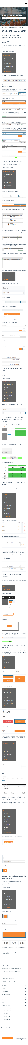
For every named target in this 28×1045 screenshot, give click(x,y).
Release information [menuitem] (6, 1005)
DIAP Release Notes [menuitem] (8, 1008)
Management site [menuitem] (7, 1016)
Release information (13, 27)
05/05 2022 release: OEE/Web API (8, 975)
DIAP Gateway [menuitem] (5, 985)
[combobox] (13, 18)
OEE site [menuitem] (4, 997)
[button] (25, 986)
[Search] (25, 18)
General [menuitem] (3, 988)
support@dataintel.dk (6, 953)
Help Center (4, 27)
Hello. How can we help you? (12, 15)
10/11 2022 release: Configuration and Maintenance (11, 968)
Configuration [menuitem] (5, 991)
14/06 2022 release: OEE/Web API (8, 978)
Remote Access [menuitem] (5, 999)
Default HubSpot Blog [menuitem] (6, 1027)
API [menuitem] (3, 1002)
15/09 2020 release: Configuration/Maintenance (10, 981)
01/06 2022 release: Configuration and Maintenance (11, 971)
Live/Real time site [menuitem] (6, 994)
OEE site (21, 27)
